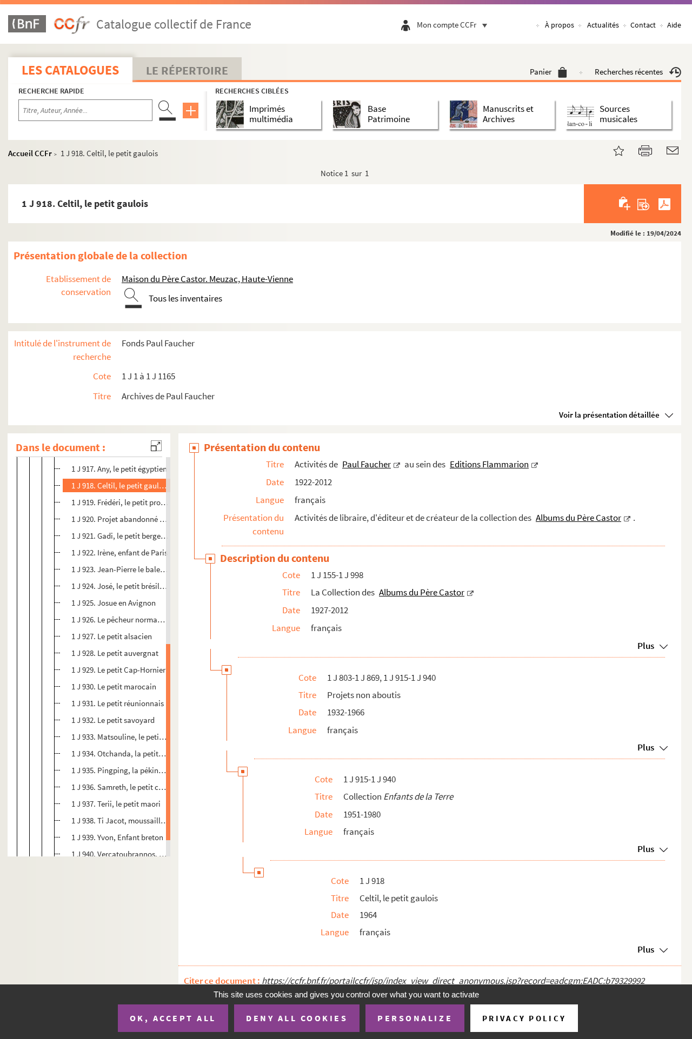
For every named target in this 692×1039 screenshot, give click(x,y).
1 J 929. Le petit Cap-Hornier (118, 670)
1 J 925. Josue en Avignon (113, 603)
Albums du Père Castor (578, 518)
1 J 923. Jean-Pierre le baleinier (119, 569)
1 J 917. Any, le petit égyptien (119, 469)
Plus (645, 646)
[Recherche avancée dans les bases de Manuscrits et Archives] (466, 114)
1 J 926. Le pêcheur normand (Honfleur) (119, 619)
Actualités (603, 25)
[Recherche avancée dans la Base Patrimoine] (349, 114)
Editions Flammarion (489, 464)
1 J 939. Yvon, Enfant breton (117, 837)
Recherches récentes (629, 71)
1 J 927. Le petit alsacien (111, 636)
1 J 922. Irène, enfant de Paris (119, 552)
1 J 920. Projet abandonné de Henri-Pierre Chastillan (119, 519)
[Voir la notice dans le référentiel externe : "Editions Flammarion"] (535, 464)
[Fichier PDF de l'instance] (664, 203)
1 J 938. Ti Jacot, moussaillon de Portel (119, 820)
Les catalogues (70, 70)
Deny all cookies (297, 1018)
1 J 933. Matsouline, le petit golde (119, 737)
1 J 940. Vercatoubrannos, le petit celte (119, 854)
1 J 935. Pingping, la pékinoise (119, 770)
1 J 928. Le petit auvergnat (114, 653)
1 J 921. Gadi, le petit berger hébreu (119, 536)
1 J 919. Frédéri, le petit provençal (119, 502)
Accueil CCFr (30, 153)
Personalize (415, 1018)
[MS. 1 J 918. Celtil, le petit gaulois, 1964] (612, 149)
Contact (643, 25)
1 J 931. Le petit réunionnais (117, 703)
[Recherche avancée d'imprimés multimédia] (232, 114)
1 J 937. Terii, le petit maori (116, 804)
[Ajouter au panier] (625, 204)
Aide (674, 25)
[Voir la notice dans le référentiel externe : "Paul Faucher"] (397, 464)
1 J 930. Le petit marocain (113, 686)
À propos (559, 25)
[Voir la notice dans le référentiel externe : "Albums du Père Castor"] (627, 518)
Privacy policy (524, 1018)
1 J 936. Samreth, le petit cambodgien (119, 787)
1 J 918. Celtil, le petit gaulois (119, 485)
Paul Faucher (366, 464)
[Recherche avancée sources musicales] (582, 114)
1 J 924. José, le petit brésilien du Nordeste (119, 586)
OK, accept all (173, 1018)
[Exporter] (643, 203)
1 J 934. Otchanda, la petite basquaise (119, 753)
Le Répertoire (187, 70)
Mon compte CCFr (446, 24)
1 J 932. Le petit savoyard (113, 720)
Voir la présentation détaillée (609, 415)
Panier (540, 71)
